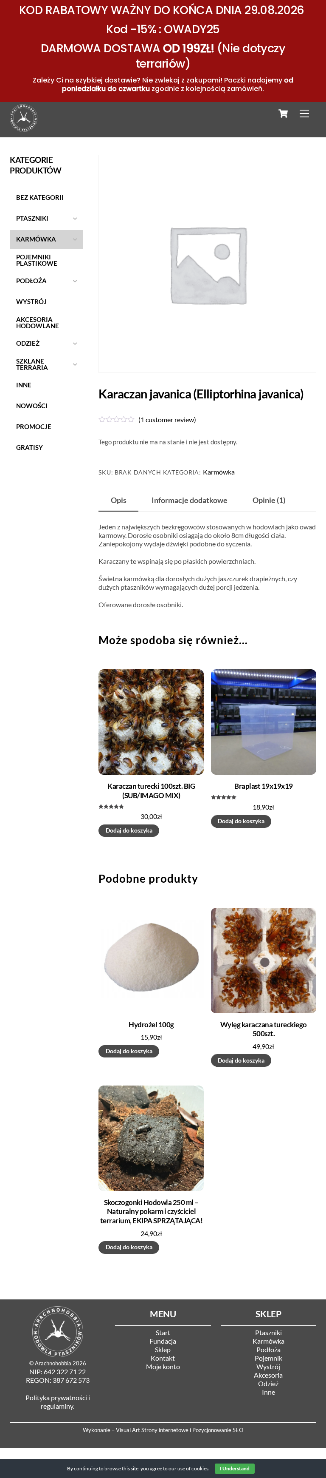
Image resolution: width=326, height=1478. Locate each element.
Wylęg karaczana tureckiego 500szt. (263, 1029)
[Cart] (283, 113)
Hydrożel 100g (151, 1024)
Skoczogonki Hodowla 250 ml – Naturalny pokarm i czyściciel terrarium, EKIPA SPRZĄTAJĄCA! (151, 1211)
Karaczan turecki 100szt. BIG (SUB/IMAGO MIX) (151, 791)
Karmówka (219, 472)
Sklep (163, 1349)
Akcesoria (268, 1375)
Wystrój (268, 1366)
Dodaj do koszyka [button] (129, 830)
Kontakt (163, 1358)
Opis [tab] (118, 500)
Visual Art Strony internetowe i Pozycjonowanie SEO (179, 1430)
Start (163, 1332)
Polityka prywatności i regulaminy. (57, 1401)
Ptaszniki (268, 1332)
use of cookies (192, 1468)
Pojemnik (268, 1358)
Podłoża (268, 1349)
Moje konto (163, 1366)
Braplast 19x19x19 (263, 786)
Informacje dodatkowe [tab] (190, 500)
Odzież (268, 1383)
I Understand (235, 1468)
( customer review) (167, 419)
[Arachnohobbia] (23, 128)
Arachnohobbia (53, 1363)
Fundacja (162, 1341)
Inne (268, 1392)
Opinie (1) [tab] (269, 500)
